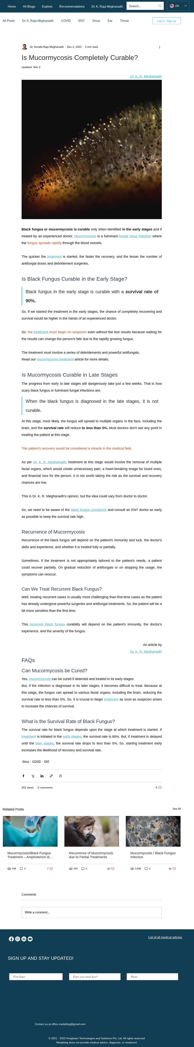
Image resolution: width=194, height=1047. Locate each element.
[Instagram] (17, 939)
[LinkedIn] (23, 939)
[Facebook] (11, 939)
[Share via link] (51, 776)
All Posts (9, 20)
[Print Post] (60, 776)
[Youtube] (30, 939)
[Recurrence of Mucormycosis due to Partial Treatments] (91, 831)
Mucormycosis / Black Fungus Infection (153, 855)
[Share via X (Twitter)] (32, 776)
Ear (110, 20)
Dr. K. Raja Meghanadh (38, 20)
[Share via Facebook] (23, 776)
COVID (66, 20)
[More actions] (159, 47)
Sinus (96, 20)
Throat (124, 20)
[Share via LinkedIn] (42, 776)
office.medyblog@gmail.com (68, 1024)
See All (177, 808)
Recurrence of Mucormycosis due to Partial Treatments (91, 855)
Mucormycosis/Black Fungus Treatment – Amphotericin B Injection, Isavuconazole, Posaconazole (29, 855)
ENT (81, 20)
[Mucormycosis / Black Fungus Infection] (153, 831)
